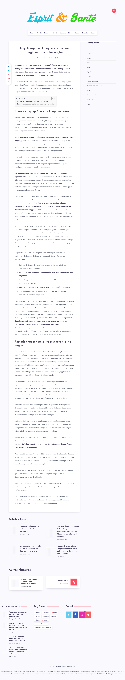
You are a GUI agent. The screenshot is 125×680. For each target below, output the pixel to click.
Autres (89, 53)
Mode (70, 33)
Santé (32, 33)
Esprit (55, 33)
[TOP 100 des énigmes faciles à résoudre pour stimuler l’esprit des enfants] (5, 650)
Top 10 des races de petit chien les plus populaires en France (17, 638)
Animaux (63, 33)
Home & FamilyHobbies (94, 86)
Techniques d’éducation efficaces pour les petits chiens (18, 614)
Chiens (89, 63)
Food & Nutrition (92, 81)
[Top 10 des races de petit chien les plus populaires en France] (5, 638)
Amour (77, 33)
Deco (93, 33)
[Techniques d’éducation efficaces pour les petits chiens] (5, 614)
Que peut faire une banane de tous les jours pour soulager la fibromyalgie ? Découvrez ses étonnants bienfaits (68, 532)
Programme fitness (93, 95)
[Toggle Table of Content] (52, 98)
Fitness (46, 33)
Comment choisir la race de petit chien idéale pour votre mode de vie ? (18, 626)
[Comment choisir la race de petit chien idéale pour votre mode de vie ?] (5, 625)
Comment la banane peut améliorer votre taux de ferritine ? (30, 529)
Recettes (85, 33)
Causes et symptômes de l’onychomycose (32, 101)
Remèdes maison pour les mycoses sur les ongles (36, 104)
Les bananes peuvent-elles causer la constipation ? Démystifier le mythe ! (31, 548)
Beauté (39, 33)
